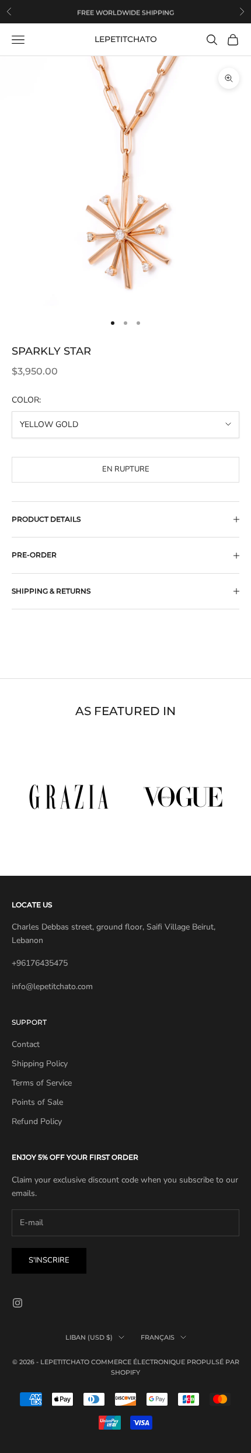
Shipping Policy (40, 1063)
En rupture (125, 469)
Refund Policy (37, 1121)
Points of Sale (37, 1102)
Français (158, 1337)
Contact (26, 1044)
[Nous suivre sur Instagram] (17, 1303)
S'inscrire (49, 1260)
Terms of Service (42, 1082)
